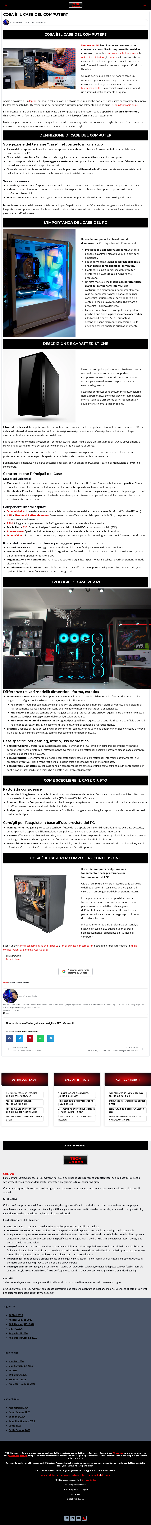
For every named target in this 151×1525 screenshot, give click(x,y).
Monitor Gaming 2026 (21, 1366)
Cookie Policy (93, 1475)
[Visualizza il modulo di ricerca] (6, 5)
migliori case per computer (77, 945)
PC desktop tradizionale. (124, 105)
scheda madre (113, 53)
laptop (32, 101)
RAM (10, 523)
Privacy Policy (79, 1475)
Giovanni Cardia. (89, 1480)
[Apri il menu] (144, 5)
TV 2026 (13, 1370)
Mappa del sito (48, 1475)
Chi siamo (105, 1475)
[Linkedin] (72, 1518)
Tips (7, 1013)
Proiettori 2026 (17, 1379)
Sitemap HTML (64, 1475)
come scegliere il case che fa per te (38, 945)
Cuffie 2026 (15, 1425)
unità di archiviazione (93, 57)
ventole (113, 57)
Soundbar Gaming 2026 (22, 1421)
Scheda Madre (15, 511)
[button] (9, 1038)
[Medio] (78, 1518)
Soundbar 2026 (17, 1416)
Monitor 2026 (16, 1361)
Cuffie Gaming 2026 (19, 1430)
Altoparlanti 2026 (18, 1407)
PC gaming (118, 1453)
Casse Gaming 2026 (19, 1412)
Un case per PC (90, 45)
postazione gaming (17, 1455)
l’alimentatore (130, 53)
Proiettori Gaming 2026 (22, 1384)
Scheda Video (15, 535)
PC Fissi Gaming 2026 (20, 1319)
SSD (25, 527)
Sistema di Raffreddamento (32, 515)
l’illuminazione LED (91, 88)
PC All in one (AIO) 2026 (21, 1324)
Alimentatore (15, 531)
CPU (10, 515)
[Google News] (84, 1518)
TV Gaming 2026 (18, 1375)
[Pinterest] (66, 1518)
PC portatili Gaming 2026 (23, 1337)
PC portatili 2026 (18, 1333)
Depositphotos (13, 959)
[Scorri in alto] (144, 1516)
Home (5, 982)
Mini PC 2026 (16, 1328)
